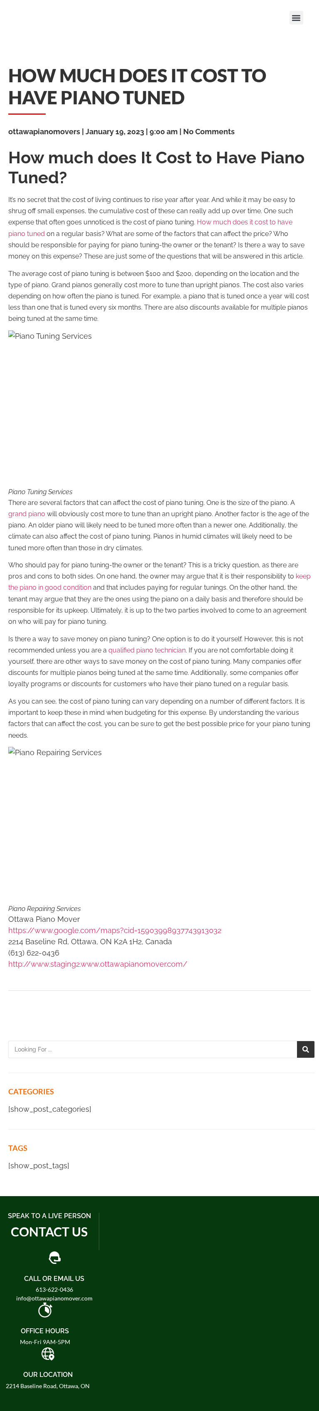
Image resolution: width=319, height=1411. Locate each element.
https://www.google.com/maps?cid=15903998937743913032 (114, 930)
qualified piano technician (147, 650)
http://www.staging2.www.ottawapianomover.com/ (97, 964)
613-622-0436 (54, 1289)
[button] (296, 18)
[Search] (305, 1049)
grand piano (26, 514)
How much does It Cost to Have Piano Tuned (137, 86)
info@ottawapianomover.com (54, 1298)
